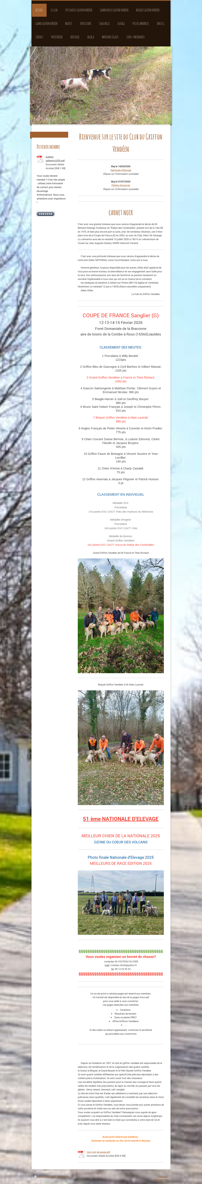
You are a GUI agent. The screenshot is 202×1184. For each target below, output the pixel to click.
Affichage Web (161, 1179)
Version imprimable (46, 1176)
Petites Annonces (120, 185)
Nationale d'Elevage (120, 170)
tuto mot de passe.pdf (98, 1152)
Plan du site (62, 1176)
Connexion (162, 1176)
